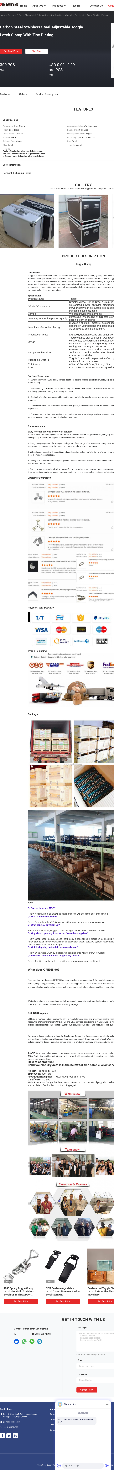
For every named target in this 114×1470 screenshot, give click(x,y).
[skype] (39, 1341)
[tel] (47, 1341)
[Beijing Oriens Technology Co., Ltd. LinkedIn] (15, 1435)
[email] (16, 1341)
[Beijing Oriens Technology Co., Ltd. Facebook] (2, 1435)
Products (12, 15)
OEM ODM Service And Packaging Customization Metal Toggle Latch (60, 1291)
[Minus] (107, 1404)
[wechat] (31, 1341)
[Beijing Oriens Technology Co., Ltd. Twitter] (8, 1435)
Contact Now (86, 1389)
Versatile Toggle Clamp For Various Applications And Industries (19, 1291)
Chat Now (36, 51)
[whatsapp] (24, 1341)
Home (2, 15)
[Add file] (59, 1465)
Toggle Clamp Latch (27, 15)
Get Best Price (11, 51)
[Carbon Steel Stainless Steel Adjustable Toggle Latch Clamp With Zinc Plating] (21, 1266)
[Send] (107, 1465)
